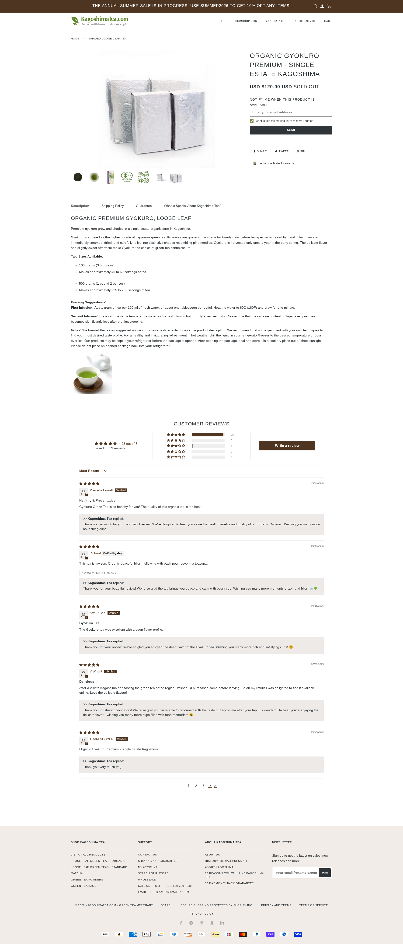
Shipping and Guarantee (158, 860)
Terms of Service (313, 905)
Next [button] (212, 104)
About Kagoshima (219, 867)
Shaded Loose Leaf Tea (108, 38)
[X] (191, 923)
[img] (89, 483)
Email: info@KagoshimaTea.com (163, 892)
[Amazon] (212, 923)
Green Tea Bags (83, 885)
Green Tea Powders (87, 879)
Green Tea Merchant (136, 905)
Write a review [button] (287, 446)
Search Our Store (153, 873)
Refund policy (201, 913)
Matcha (77, 873)
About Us (212, 854)
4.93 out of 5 (128, 443)
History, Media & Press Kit (226, 860)
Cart (328, 21)
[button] (176, 434)
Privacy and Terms (276, 905)
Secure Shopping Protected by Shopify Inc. (217, 905)
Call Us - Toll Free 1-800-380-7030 (165, 885)
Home (75, 38)
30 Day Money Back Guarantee (229, 883)
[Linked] (222, 923)
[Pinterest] (201, 923)
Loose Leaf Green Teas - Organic (98, 860)
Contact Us (147, 854)
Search (167, 905)
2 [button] (196, 786)
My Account (147, 867)
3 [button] (204, 786)
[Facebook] (181, 923)
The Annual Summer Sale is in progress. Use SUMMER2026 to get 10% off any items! (191, 6)
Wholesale (147, 879)
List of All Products (88, 854)
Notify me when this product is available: (282, 102)
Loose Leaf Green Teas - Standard (99, 867)
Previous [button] (100, 104)
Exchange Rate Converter (276, 163)
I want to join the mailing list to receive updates (283, 121)
